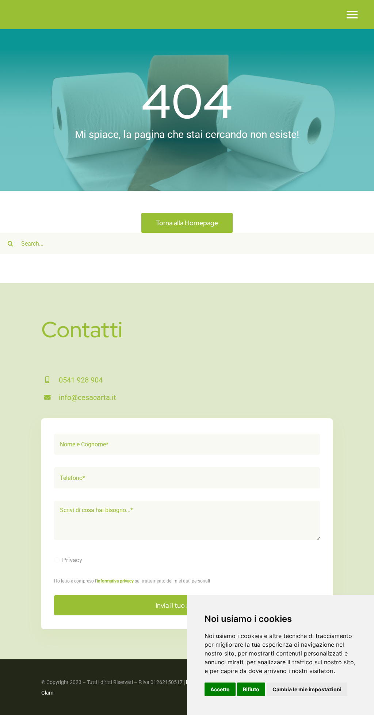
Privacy (72, 560)
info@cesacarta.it (87, 397)
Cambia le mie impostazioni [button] (306, 689)
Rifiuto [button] (251, 689)
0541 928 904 (81, 380)
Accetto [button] (220, 689)
